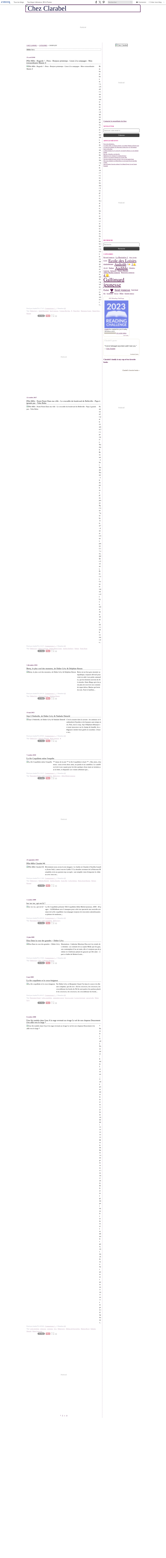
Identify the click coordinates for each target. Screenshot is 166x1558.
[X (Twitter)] (99, 2)
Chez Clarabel (32, 45)
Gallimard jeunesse (113, 282)
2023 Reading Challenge (116, 298)
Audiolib (120, 264)
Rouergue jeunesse (127, 272)
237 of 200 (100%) (121, 333)
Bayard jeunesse (109, 257)
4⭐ (106, 275)
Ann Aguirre (110, 349)
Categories (43, 45)
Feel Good (134, 290)
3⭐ (134, 264)
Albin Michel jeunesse (111, 272)
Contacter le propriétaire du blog (114, 121)
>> (67, 1415)
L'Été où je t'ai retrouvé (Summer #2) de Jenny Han (115, 157)
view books (125, 335)
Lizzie (105, 260)
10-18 (105, 268)
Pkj (104, 293)
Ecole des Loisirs (122, 260)
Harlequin (113, 271)
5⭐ (128, 264)
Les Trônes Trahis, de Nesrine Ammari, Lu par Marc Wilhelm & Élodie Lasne (121, 145)
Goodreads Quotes (134, 354)
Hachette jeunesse (129, 293)
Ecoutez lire (110, 293)
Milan (121, 293)
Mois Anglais (133, 257)
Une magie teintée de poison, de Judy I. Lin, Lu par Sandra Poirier (118, 159)
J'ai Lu (116, 293)
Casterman (106, 270)
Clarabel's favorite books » (130, 370)
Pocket (106, 290)
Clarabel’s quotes (110, 340)
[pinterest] (103, 2)
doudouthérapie (108, 264)
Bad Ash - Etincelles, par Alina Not (111, 154)
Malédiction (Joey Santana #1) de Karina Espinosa (114, 155)
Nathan (111, 268)
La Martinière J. (122, 257)
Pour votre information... (109, 144)
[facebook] (96, 2)
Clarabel (106, 329)
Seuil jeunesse (122, 290)
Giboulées (132, 268)
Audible (121, 268)
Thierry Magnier (123, 271)
